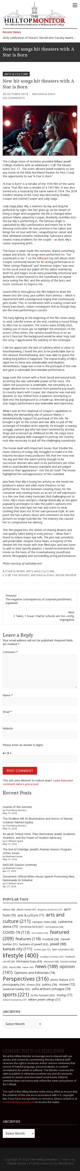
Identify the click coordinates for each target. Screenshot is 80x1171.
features (28, 938)
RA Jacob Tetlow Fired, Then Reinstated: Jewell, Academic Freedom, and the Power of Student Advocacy (39, 835)
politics (49, 984)
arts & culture (31, 915)
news (46, 966)
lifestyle (20, 955)
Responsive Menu (75, 5)
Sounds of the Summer (17, 807)
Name (8, 695)
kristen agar (42, 949)
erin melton (39, 932)
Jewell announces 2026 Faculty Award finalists (32, 39)
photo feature (62, 979)
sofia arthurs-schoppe (51, 989)
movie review (66, 575)
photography (14, 984)
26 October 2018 (15, 94)
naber (27, 967)
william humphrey (14, 999)
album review (26, 909)
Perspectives (26, 978)
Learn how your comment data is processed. (38, 782)
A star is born (14, 571)
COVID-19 (16, 932)
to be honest (43, 995)
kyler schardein (63, 949)
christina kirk (31, 927)
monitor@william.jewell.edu (19, 1102)
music (15, 967)
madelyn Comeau (51, 956)
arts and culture (40, 571)
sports (16, 994)
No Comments (14, 98)
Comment (10, 652)
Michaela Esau (43, 94)
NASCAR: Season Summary (20, 865)
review (67, 984)
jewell (58, 944)
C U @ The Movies (16, 575)
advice (9, 909)
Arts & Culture (16, 74)
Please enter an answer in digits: (23, 745)
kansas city (17, 948)
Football (51, 939)
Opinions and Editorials (34, 972)
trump (64, 995)
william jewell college (44, 999)
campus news (44, 922)
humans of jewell (33, 944)
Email (7, 712)
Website (8, 728)
